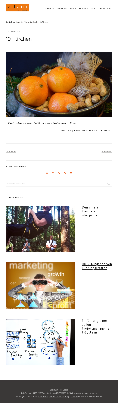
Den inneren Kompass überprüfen (91, 211)
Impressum (43, 396)
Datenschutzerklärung (59, 396)
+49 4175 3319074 (37, 393)
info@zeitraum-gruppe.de (85, 393)
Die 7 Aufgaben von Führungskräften (97, 266)
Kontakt (74, 396)
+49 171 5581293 (59, 393)
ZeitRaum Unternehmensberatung (17, 7)
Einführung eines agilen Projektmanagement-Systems (96, 326)
